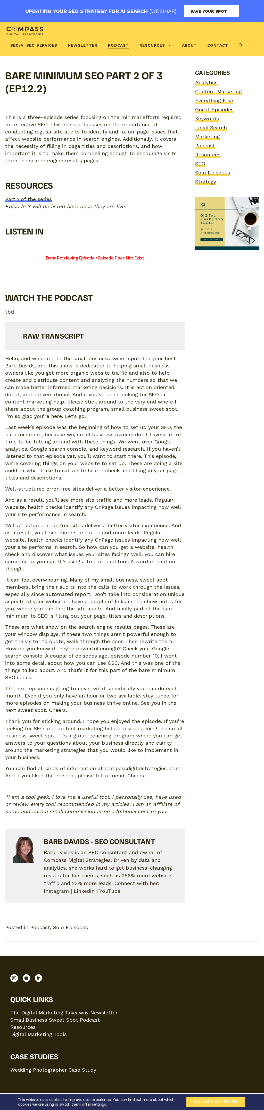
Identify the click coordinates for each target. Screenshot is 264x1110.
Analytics (206, 82)
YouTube (109, 891)
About (189, 45)
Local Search (211, 127)
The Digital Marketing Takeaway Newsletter (64, 1013)
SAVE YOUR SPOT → (211, 11)
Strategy (205, 182)
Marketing (207, 136)
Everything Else (214, 100)
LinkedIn (84, 891)
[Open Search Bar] (241, 45)
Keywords (207, 118)
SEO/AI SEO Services (33, 45)
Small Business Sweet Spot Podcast (55, 1020)
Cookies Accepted (215, 1102)
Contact (217, 45)
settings (99, 1104)
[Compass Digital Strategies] (25, 31)
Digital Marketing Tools (38, 1034)
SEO (200, 164)
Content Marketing (218, 91)
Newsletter (82, 45)
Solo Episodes (212, 173)
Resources (152, 45)
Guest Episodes (214, 109)
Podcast (118, 45)
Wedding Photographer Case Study (53, 1070)
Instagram (56, 891)
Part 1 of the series (28, 199)
